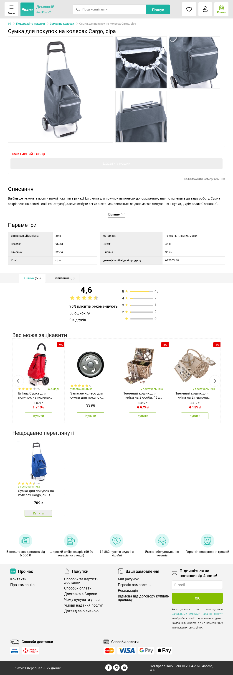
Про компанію (22, 585)
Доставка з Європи (80, 594)
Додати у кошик (116, 163)
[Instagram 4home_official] (116, 670)
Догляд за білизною (81, 611)
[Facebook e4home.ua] (108, 670)
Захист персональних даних (38, 668)
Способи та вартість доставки (81, 580)
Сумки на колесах (62, 23)
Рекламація (128, 590)
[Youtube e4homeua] (124, 670)
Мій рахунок (128, 579)
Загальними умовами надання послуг (197, 613)
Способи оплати (77, 588)
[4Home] (11, 24)
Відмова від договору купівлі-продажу (143, 598)
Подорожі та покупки (30, 23)
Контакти (18, 579)
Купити (38, 416)
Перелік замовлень (134, 585)
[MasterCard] (109, 650)
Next (214, 381)
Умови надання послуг (83, 605)
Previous (18, 381)
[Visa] (126, 650)
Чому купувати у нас (81, 599)
